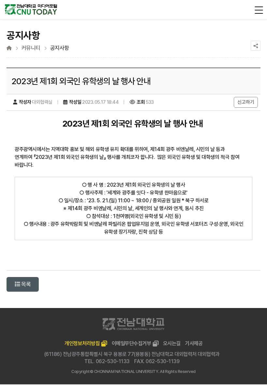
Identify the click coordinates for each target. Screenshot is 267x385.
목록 (25, 284)
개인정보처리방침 (82, 343)
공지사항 (59, 48)
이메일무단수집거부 (131, 343)
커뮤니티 (30, 48)
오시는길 (172, 343)
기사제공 (194, 343)
